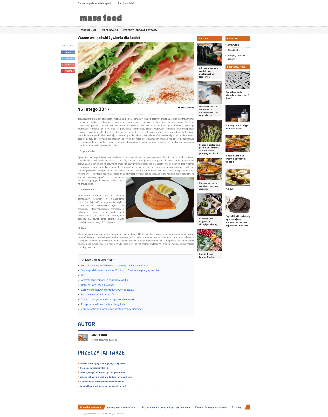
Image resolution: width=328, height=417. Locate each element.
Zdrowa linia (88, 30)
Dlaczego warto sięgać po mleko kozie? (238, 127)
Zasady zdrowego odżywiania (206, 407)
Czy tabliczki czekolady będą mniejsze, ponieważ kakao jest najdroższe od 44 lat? (238, 221)
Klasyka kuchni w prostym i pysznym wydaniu (209, 186)
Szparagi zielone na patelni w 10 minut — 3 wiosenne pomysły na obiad (121, 270)
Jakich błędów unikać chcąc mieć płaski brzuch (103, 386)
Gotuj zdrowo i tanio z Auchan (97, 284)
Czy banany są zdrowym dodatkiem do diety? (102, 381)
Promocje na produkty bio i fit (97, 294)
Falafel (229, 189)
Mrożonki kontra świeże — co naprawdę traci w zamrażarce (114, 265)
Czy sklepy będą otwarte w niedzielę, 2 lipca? (237, 95)
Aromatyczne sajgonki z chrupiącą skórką (104, 279)
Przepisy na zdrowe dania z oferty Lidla (103, 304)
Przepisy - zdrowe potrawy (140, 30)
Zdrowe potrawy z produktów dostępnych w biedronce (112, 308)
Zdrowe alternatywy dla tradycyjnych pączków (107, 289)
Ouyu (84, 275)
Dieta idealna (110, 30)
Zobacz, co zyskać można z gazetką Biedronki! (107, 299)
